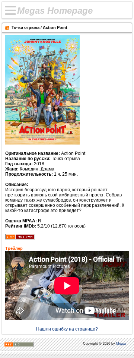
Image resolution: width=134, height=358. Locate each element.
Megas (121, 343)
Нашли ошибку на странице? (67, 329)
